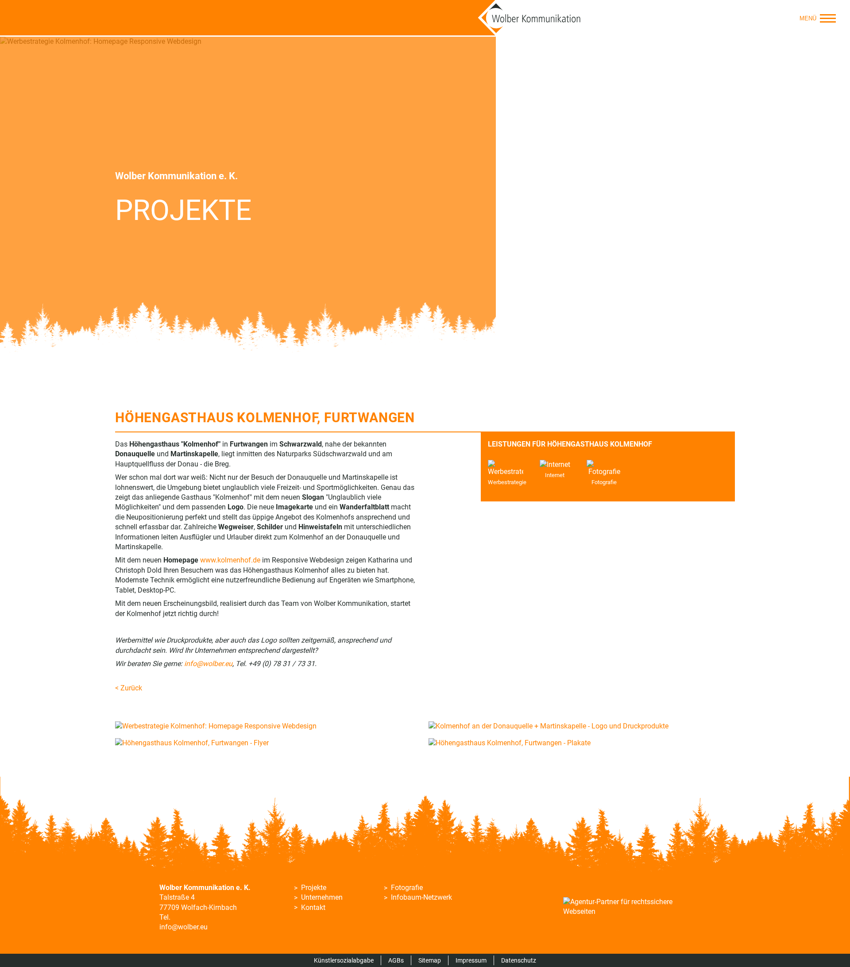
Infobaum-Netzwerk (421, 897)
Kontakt (313, 907)
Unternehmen (322, 897)
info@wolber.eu (183, 927)
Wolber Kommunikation (529, 17)
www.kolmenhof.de (230, 560)
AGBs (396, 960)
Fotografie (407, 887)
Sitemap (429, 960)
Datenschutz (518, 960)
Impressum (471, 960)
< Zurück (128, 688)
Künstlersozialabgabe (344, 960)
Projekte (313, 887)
